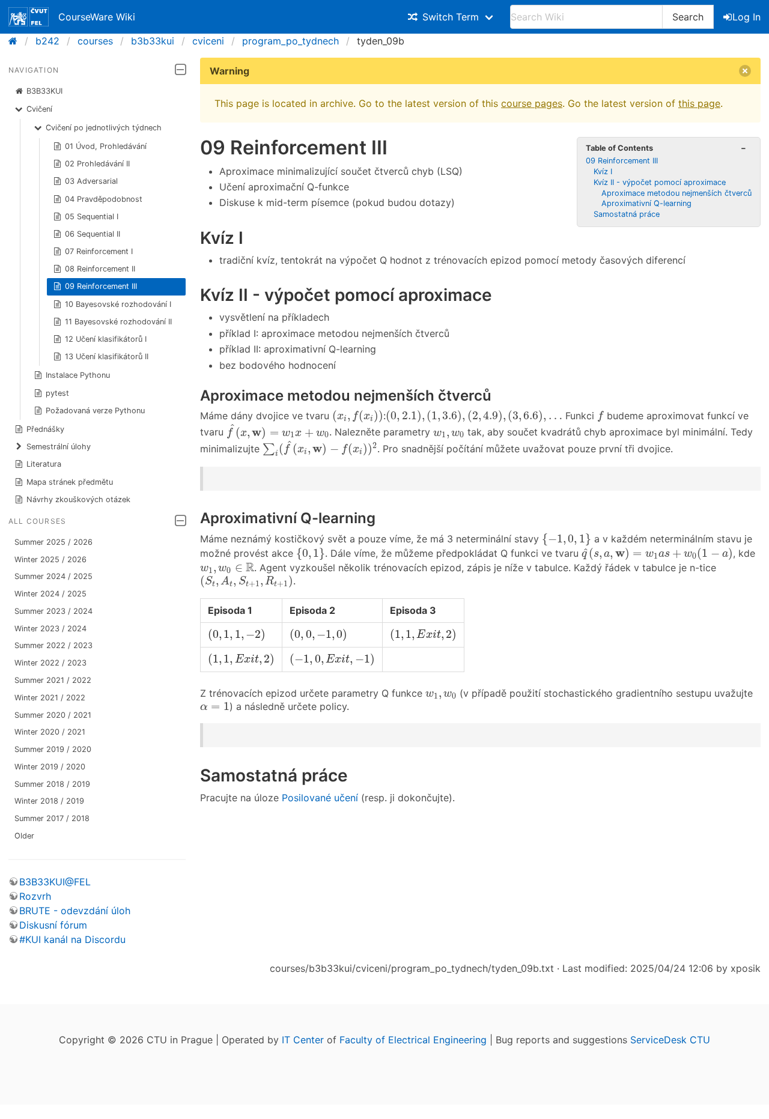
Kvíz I (603, 171)
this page (699, 103)
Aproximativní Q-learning (646, 203)
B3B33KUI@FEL (55, 882)
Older (24, 835)
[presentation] (357, 416)
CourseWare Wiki (96, 17)
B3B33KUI (44, 91)
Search (688, 17)
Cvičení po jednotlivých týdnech (104, 127)
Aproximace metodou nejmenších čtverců (676, 193)
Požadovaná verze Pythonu (95, 410)
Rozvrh (35, 896)
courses (95, 41)
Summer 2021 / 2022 (52, 680)
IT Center (303, 1040)
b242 (47, 41)
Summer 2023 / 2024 (53, 611)
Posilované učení (320, 798)
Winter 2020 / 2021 (49, 731)
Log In (746, 17)
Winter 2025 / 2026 (50, 559)
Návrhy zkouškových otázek (78, 499)
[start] (16, 41)
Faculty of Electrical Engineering (413, 1040)
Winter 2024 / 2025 (50, 593)
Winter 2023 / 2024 (50, 628)
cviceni (208, 41)
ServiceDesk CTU (670, 1040)
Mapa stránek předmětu (69, 482)
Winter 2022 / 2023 (50, 662)
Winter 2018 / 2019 (49, 800)
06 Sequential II (92, 233)
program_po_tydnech (290, 41)
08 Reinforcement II (100, 268)
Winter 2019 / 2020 (49, 766)
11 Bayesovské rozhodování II (118, 321)
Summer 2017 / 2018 (52, 818)
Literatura (43, 464)
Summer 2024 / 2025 (53, 576)
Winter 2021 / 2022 (49, 697)
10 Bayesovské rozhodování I (118, 304)
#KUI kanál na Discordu (72, 939)
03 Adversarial (91, 181)
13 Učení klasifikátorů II (106, 356)
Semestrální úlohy (58, 446)
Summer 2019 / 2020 (52, 749)
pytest (57, 393)
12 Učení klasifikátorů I (106, 339)
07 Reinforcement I (99, 251)
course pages (531, 103)
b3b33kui (152, 41)
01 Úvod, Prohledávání (106, 146)
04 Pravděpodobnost (103, 199)
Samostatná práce (627, 214)
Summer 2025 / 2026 (53, 542)
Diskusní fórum (53, 925)
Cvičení (39, 109)
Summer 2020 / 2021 (52, 715)
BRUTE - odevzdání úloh (74, 911)
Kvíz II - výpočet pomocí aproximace (660, 182)
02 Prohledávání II (97, 163)
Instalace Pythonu (78, 375)
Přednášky (45, 429)
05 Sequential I (91, 216)
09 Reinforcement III (101, 286)
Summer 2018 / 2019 (52, 784)
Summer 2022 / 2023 (53, 645)
